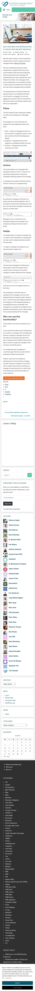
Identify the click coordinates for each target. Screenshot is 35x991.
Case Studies (9, 805)
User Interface (12, 54)
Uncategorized (10, 935)
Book (7, 795)
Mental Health (9, 869)
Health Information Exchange (14, 833)
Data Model (9, 815)
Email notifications (11, 823)
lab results (8, 854)
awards (7, 785)
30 (17, 754)
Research (8, 912)
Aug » (8, 756)
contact (5, 99)
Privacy (7, 910)
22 (13, 751)
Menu (8, 10)
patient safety (9, 879)
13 (5, 748)
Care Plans (8, 802)
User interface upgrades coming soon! (16, 412)
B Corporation (9, 787)
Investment (8, 851)
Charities (8, 808)
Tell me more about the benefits (14, 378)
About (7, 714)
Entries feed (9, 698)
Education (8, 820)
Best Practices (10, 790)
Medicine (8, 864)
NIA (6, 877)
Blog (6, 792)
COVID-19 (8, 813)
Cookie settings (17, 988)
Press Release (10, 907)
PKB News (8, 894)
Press (7, 905)
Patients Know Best (19, 63)
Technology (8, 933)
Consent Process (10, 810)
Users (7, 940)
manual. (17, 96)
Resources (9, 767)
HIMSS (7, 838)
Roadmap (8, 915)
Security (8, 917)
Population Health (10, 902)
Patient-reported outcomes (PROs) (16, 882)
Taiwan (7, 928)
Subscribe (8, 503)
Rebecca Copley (19, 52)
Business (8, 797)
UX (6, 943)
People (7, 884)
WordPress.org (10, 703)
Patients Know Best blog (13, 764)
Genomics (8, 830)
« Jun (4, 756)
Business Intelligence (12, 800)
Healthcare (8, 836)
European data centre (12, 825)
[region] (17, 977)
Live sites (8, 861)
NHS (6, 874)
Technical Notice (10, 930)
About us (8, 769)
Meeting (7, 866)
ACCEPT (17, 983)
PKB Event (8, 889)
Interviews (8, 848)
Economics (8, 818)
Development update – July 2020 (20, 416)
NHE (6, 871)
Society (7, 925)
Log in (7, 695)
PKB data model (10, 887)
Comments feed (10, 700)
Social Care (9, 920)
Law (6, 856)
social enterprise (10, 922)
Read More (9, 978)
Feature (5, 54)
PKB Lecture (9, 892)
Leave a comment (24, 54)
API (6, 782)
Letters (7, 859)
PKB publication (10, 900)
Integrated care (10, 843)
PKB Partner (9, 897)
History (7, 841)
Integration (8, 846)
